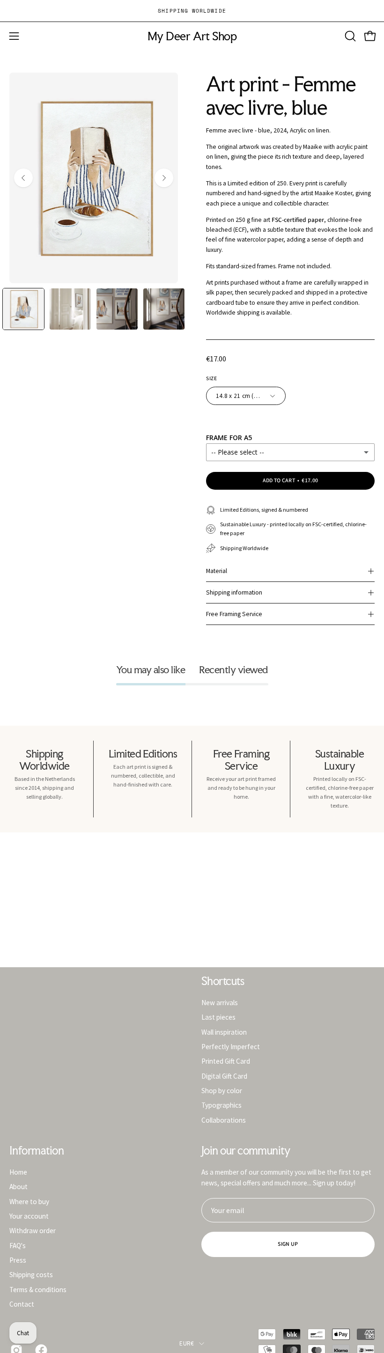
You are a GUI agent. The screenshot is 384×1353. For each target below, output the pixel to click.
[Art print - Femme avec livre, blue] (23, 309)
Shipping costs (31, 1274)
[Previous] (23, 178)
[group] (192, 11)
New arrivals (219, 1002)
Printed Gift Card (225, 1061)
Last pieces (218, 1017)
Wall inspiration (224, 1031)
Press (17, 1260)
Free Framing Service (234, 614)
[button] (349, 36)
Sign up (288, 1244)
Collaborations (223, 1119)
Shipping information (234, 592)
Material (216, 571)
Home (18, 1172)
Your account (29, 1216)
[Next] (164, 178)
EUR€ (186, 1343)
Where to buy (29, 1201)
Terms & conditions (37, 1289)
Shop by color (221, 1090)
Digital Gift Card (224, 1075)
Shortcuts (222, 981)
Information (36, 1150)
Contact (21, 1304)
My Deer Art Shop (192, 36)
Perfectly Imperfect (230, 1046)
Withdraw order (32, 1230)
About (18, 1186)
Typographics (221, 1105)
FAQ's (17, 1245)
